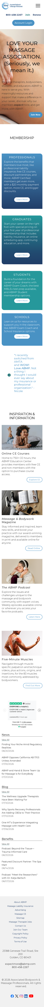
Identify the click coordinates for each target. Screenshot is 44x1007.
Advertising (20, 910)
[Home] (14, 5)
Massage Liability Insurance (20, 906)
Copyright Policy (20, 934)
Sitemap (20, 918)
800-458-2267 (14, 15)
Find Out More (33, 685)
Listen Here (34, 617)
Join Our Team (20, 930)
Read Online (34, 548)
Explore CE (34, 480)
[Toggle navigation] (38, 5)
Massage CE (20, 914)
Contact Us (20, 926)
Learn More (22, 199)
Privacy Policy (20, 938)
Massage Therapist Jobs (20, 922)
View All (5, 740)
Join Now (35, 115)
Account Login (23, 22)
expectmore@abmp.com (20, 963)
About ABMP (20, 902)
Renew (37, 15)
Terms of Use (20, 941)
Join (27, 15)
